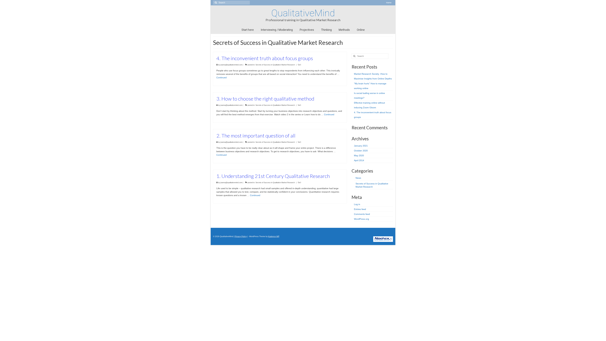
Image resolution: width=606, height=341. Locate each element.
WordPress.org (361, 219)
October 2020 (361, 150)
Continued (221, 77)
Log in (357, 204)
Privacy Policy (241, 236)
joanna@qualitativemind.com (231, 65)
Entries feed (360, 209)
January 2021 (361, 145)
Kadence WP (273, 236)
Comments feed (362, 214)
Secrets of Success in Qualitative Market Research (275, 65)
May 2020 (359, 155)
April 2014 (359, 160)
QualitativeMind (303, 13)
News (358, 178)
